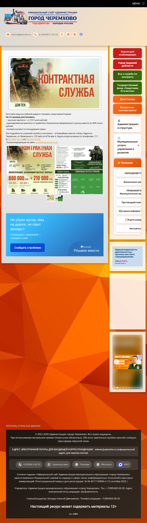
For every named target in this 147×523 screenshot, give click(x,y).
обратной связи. (80, 441)
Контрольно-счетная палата (127, 109)
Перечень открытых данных (23, 426)
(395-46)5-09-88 (32, 139)
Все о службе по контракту (127, 75)
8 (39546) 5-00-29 (48, 34)
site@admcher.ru (89, 492)
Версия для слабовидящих (127, 53)
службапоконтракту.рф (47, 142)
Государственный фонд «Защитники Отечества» (127, 88)
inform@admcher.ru (21, 34)
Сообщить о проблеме (27, 247)
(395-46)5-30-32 (14, 139)
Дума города (127, 99)
